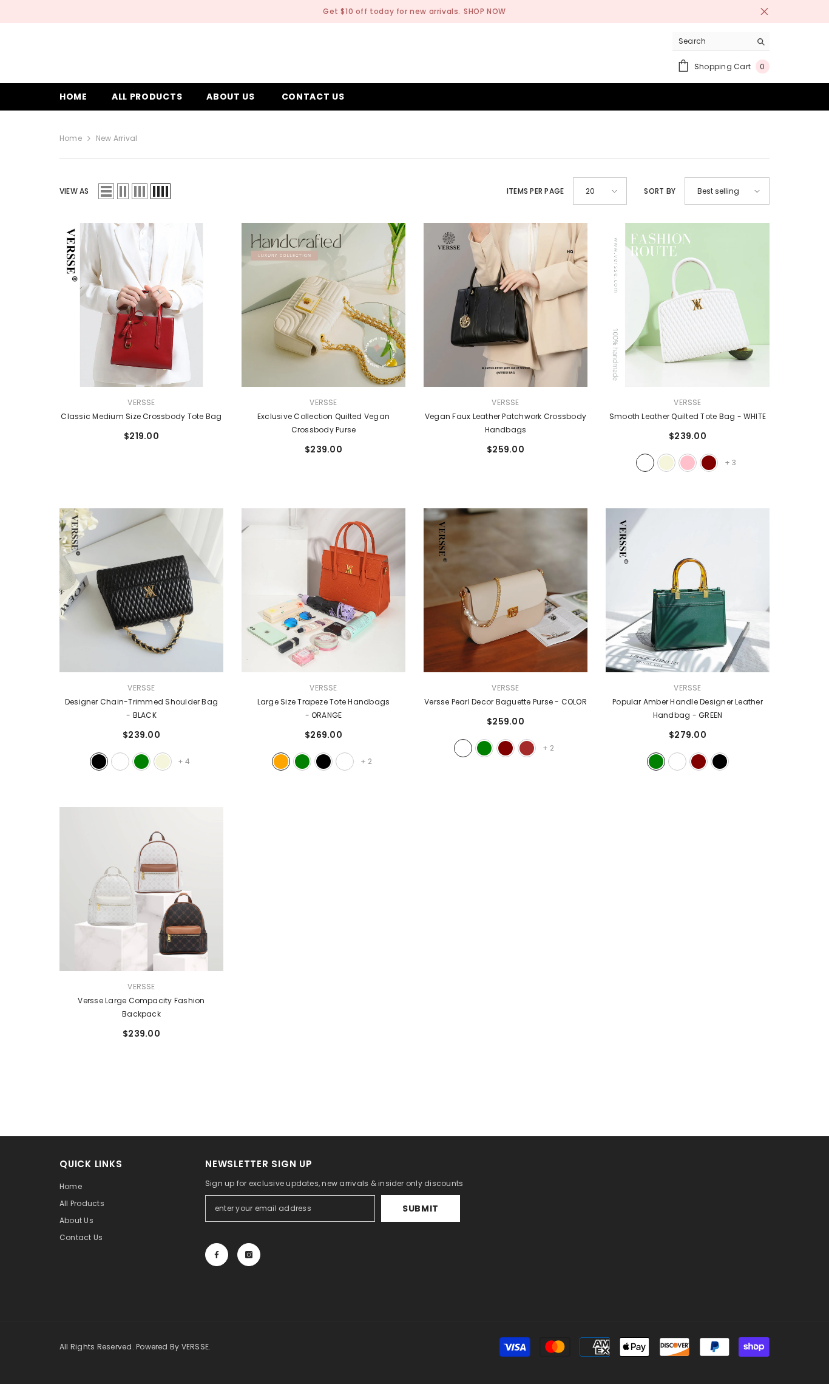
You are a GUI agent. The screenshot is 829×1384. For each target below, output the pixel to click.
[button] (106, 191)
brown (527, 748)
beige (666, 463)
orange (281, 761)
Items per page (535, 191)
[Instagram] (248, 1254)
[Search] (721, 41)
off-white (345, 761)
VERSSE (141, 402)
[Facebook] (216, 1254)
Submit (420, 1208)
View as (74, 191)
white (645, 463)
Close (764, 12)
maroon (709, 463)
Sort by (659, 191)
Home (70, 138)
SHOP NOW (485, 11)
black (99, 761)
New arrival (117, 138)
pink (687, 463)
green (141, 761)
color (463, 748)
